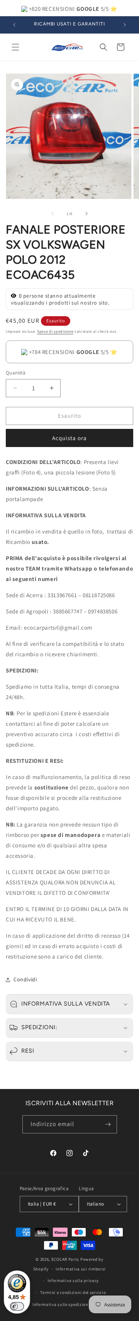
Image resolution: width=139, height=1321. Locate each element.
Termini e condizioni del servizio (73, 1292)
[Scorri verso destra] (86, 213)
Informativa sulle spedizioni (61, 1304)
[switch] (17, 1306)
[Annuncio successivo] (124, 24)
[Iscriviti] (108, 1124)
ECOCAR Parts (65, 1259)
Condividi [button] (25, 979)
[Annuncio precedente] (14, 24)
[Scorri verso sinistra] (52, 213)
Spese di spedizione (55, 331)
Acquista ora (69, 438)
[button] (15, 47)
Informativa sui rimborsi (81, 1269)
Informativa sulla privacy (73, 1280)
